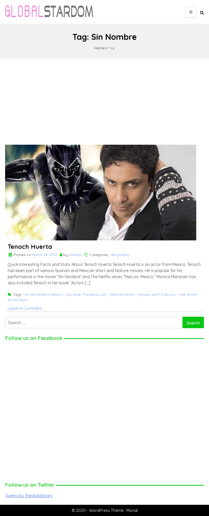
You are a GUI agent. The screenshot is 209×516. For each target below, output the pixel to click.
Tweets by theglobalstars (29, 495)
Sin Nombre (17, 300)
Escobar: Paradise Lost (86, 294)
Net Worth (188, 294)
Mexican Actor (122, 294)
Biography (120, 254)
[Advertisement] (104, 99)
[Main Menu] (191, 12)
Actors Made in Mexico (44, 294)
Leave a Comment (25, 308)
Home (99, 48)
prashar (75, 254)
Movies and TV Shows (157, 294)
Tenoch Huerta (30, 246)
